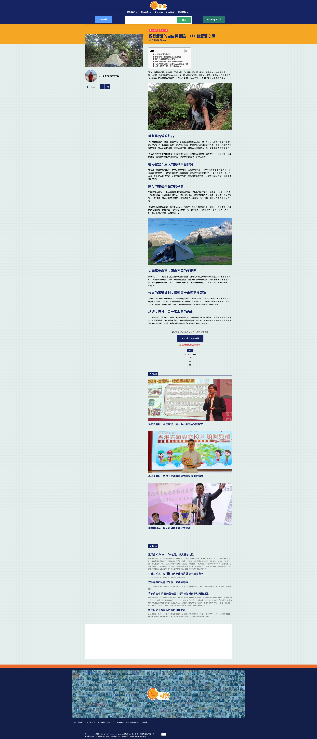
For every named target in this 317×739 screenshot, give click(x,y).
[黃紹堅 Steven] (150, 40)
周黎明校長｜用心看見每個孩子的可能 (169, 528)
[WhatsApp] (107, 86)
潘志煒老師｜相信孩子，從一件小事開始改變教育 (175, 424)
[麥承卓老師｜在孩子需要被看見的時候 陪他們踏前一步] (190, 452)
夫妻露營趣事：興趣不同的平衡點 (169, 61)
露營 (190, 365)
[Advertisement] (158, 641)
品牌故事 (163, 30)
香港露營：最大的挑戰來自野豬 (168, 57)
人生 (190, 361)
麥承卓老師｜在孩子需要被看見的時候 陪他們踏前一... (178, 476)
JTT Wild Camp (190, 354)
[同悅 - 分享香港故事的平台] (158, 5)
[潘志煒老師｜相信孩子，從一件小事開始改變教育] (190, 400)
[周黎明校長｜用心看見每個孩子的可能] (190, 504)
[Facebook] (102, 86)
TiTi (190, 358)
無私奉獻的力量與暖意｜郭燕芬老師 (168, 582)
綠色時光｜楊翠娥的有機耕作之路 (166, 610)
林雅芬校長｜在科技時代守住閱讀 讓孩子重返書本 (175, 573)
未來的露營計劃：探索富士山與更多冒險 (171, 64)
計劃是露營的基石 (162, 54)
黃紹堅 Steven (160, 40)
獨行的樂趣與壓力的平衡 (165, 59)
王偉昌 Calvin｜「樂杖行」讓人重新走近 (171, 554)
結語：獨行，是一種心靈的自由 (168, 66)
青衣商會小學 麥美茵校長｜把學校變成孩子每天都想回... (179, 593)
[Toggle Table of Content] (185, 51)
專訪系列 (153, 30)
